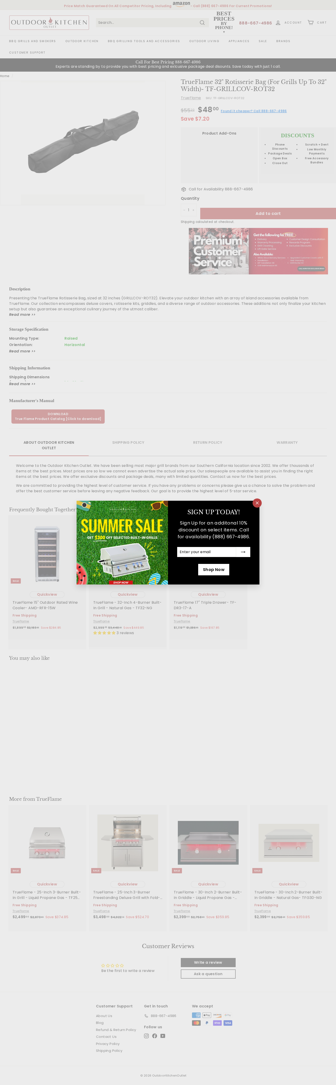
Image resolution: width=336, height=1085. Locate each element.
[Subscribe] (243, 552)
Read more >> (22, 314)
